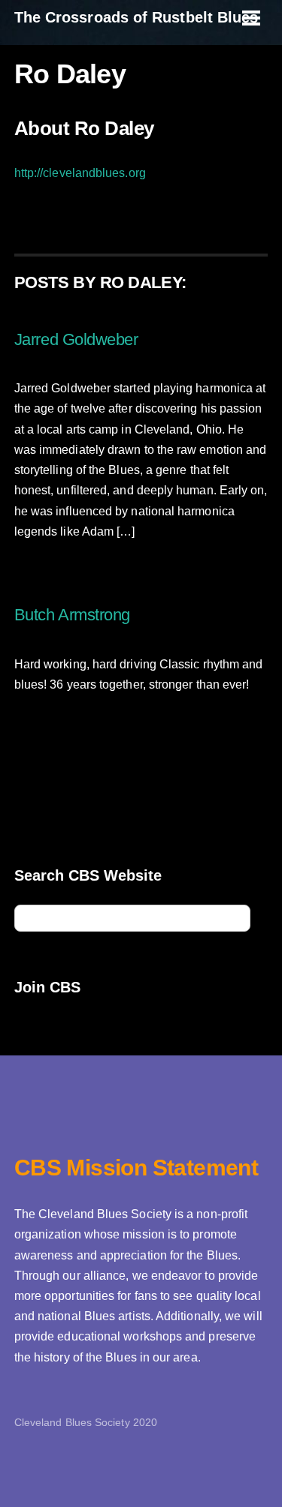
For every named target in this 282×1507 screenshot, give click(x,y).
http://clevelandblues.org (80, 173)
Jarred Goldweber (76, 339)
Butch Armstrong (72, 614)
